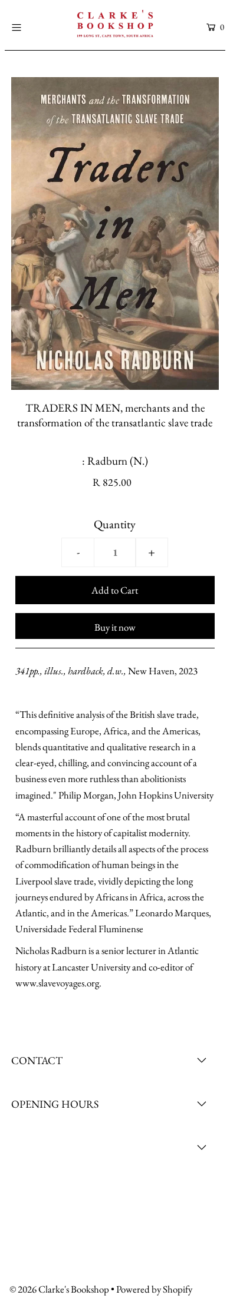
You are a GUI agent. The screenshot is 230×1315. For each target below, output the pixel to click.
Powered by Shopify (154, 1289)
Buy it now (115, 627)
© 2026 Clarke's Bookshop (59, 1289)
